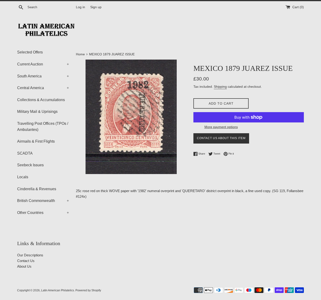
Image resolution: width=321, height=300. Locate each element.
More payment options (221, 127)
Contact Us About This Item (221, 138)
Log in (80, 7)
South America (43, 76)
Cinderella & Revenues (36, 189)
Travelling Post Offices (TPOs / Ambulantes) (42, 127)
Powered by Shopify (88, 290)
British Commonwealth (43, 201)
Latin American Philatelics (57, 290)
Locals (22, 177)
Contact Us (26, 261)
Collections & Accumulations (41, 100)
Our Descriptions (30, 255)
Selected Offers (30, 52)
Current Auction (43, 64)
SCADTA (25, 153)
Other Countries (43, 213)
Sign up (96, 7)
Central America (43, 88)
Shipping (220, 86)
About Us (24, 266)
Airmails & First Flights (36, 141)
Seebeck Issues (30, 165)
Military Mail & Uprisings (37, 112)
